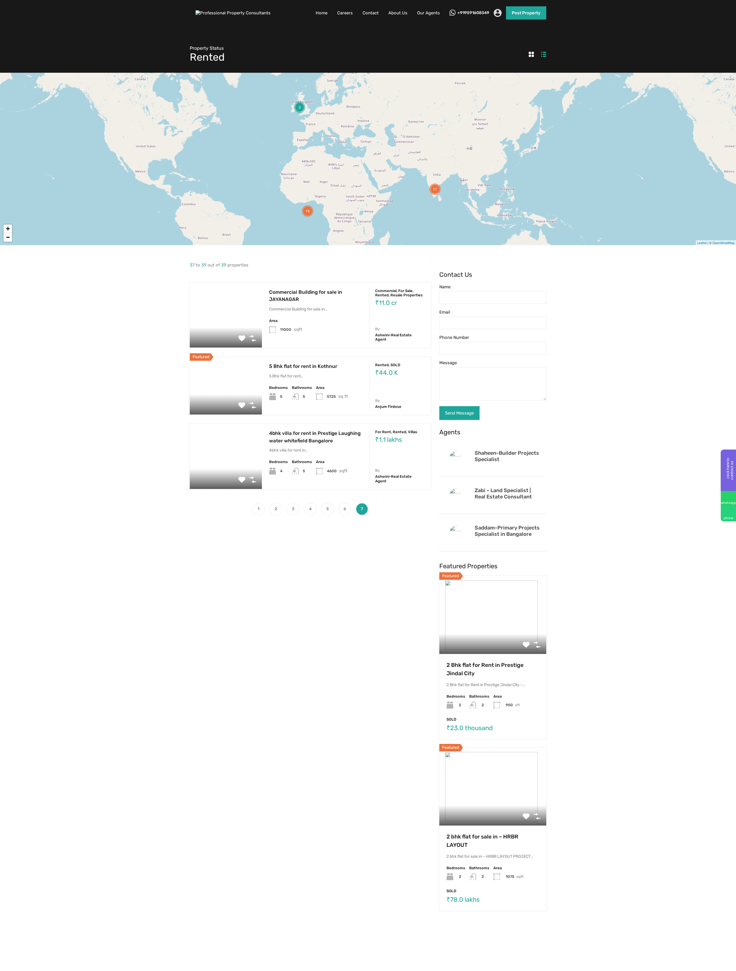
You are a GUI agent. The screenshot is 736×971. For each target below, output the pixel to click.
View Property (225, 334)
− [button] (8, 237)
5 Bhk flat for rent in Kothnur (303, 366)
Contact (371, 13)
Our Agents (428, 13)
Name (445, 286)
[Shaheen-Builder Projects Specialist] (456, 456)
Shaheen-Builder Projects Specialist (507, 456)
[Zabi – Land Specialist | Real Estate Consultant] (456, 493)
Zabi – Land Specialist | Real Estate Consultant (503, 493)
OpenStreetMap (723, 242)
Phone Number (454, 337)
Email (444, 312)
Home (321, 13)
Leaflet (702, 242)
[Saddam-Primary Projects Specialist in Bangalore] (456, 531)
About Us (397, 13)
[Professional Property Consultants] (234, 13)
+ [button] (8, 228)
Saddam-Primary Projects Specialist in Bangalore (507, 531)
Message (448, 362)
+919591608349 (473, 13)
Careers (345, 13)
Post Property (526, 13)
